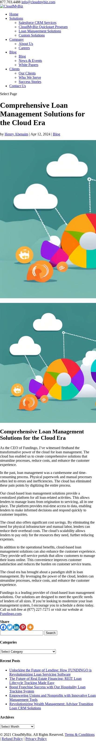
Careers (24, 48)
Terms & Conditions (80, 735)
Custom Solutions (32, 35)
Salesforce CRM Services (37, 23)
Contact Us (17, 86)
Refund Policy (12, 739)
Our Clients (27, 73)
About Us (26, 44)
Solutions (16, 18)
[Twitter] (10, 627)
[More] (30, 627)
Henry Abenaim (16, 134)
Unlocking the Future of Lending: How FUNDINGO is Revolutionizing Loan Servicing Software (50, 672)
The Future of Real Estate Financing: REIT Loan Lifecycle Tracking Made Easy (45, 681)
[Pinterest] (23, 627)
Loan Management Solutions (40, 31)
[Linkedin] (16, 627)
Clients (14, 69)
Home (13, 14)
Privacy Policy (36, 739)
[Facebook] (3, 627)
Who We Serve (30, 77)
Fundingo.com (10, 614)
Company (16, 39)
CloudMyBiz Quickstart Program (43, 27)
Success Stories (30, 82)
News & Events (30, 61)
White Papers (28, 65)
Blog (13, 52)
